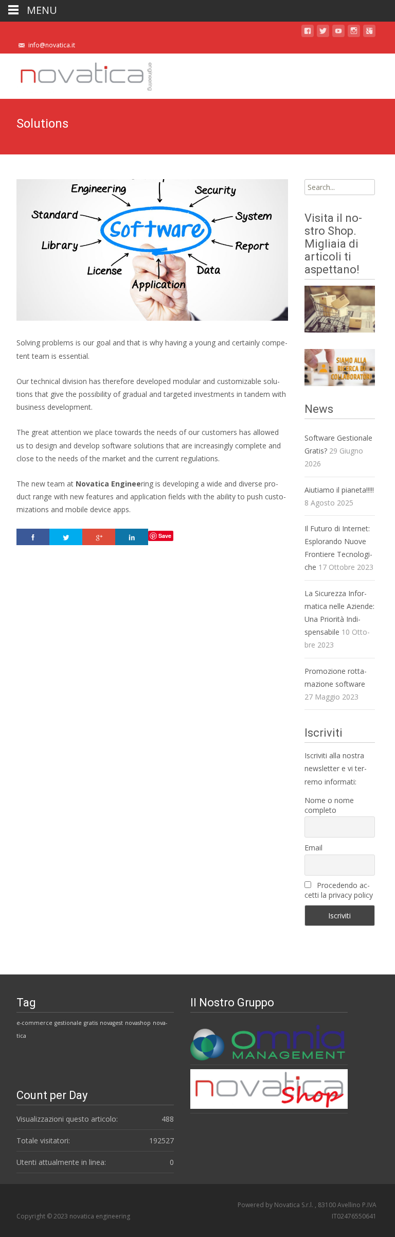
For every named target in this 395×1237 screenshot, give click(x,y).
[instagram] (354, 33)
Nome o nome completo (329, 805)
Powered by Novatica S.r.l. (276, 1204)
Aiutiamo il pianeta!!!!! (339, 490)
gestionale (68, 1022)
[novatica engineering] (77, 74)
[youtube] (338, 33)
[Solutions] (152, 250)
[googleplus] (369, 33)
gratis (91, 1022)
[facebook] (307, 33)
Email (313, 847)
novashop (138, 1022)
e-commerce (34, 1022)
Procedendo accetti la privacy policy (338, 890)
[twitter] (323, 33)
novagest (111, 1022)
